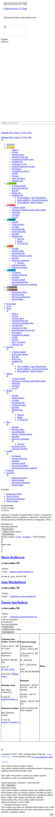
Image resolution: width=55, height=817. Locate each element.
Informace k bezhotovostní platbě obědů (29, 210)
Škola (11, 147)
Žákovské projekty (20, 267)
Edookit (15, 222)
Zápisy (20, 241)
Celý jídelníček (8, 534)
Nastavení (11, 785)
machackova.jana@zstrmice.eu (23, 596)
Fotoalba (13, 287)
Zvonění (15, 227)
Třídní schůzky (18, 224)
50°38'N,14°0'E (8, 669)
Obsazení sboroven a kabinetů (24, 284)
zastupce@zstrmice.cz (10, 722)
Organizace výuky (19, 164)
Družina (12, 183)
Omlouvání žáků (19, 231)
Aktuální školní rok (20, 157)
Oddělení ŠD (17, 195)
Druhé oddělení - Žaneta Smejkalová (32, 200)
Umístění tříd (17, 162)
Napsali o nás (17, 181)
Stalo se (15, 150)
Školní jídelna (17, 299)
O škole (15, 152)
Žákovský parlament (20, 260)
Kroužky (15, 234)
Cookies (4, 761)
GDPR (15, 173)
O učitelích (16, 272)
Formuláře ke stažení (20, 171)
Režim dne (16, 193)
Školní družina (18, 294)
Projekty (15, 176)
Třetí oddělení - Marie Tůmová (30, 202)
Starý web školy (18, 178)
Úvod (11, 145)
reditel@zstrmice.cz (9, 699)
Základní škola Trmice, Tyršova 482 (16, 132)
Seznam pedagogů (19, 275)
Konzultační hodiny (20, 282)
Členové (20, 239)
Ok (3, 785)
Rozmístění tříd (18, 229)
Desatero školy (18, 154)
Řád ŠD (15, 190)
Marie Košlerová (12, 557)
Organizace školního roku (23, 159)
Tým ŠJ (15, 217)
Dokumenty (17, 169)
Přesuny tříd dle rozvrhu (22, 255)
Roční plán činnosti (20, 188)
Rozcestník (11, 304)
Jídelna (12, 205)
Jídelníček (16, 212)
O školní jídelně (18, 207)
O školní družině (19, 186)
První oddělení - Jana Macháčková (31, 198)
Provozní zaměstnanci (21, 297)
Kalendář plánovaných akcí (23, 166)
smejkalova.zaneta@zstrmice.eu (23, 617)
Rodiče (12, 220)
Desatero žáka (18, 251)
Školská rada (17, 236)
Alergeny (16, 214)
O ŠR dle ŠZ (22, 243)
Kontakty (16, 277)
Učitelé (12, 270)
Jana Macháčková (13, 582)
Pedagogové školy (19, 292)
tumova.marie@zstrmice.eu (21, 571)
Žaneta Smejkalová (14, 602)
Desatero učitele (18, 280)
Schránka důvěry (19, 265)
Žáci (11, 246)
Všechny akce (7, 529)
